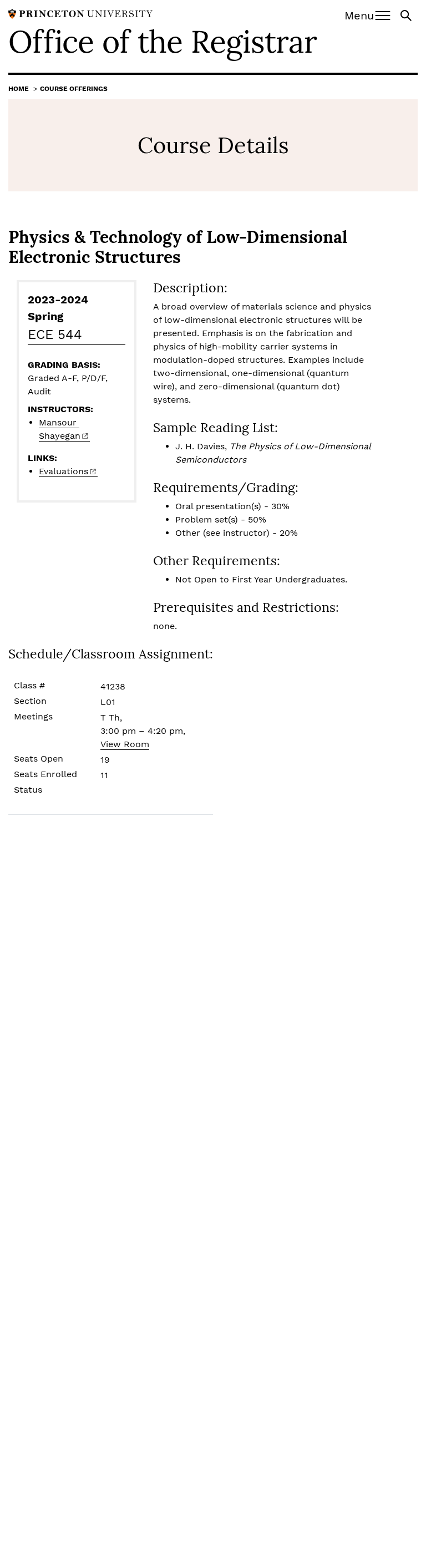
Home (18, 89)
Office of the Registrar (162, 41)
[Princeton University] (80, 13)
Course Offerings (74, 89)
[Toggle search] (407, 15)
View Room (124, 744)
